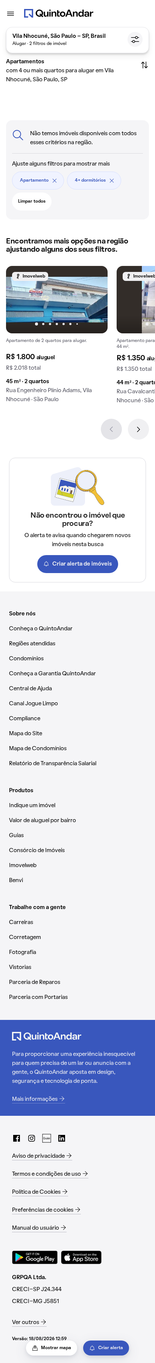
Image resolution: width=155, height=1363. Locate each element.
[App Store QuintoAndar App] (81, 1257)
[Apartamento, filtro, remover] (55, 181)
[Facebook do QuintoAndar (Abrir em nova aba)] (16, 1138)
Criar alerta (110, 1348)
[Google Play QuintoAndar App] (35, 1257)
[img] (57, 299)
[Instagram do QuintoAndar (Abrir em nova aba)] (31, 1138)
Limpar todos (32, 201)
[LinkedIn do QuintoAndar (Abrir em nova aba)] (61, 1138)
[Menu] (10, 13)
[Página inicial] (58, 13)
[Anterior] (111, 429)
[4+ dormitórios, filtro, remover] (112, 181)
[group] (57, 337)
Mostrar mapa (56, 1348)
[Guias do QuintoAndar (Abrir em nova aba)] (46, 1138)
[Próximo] (138, 429)
